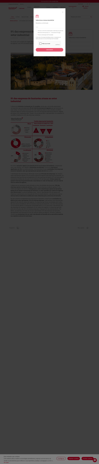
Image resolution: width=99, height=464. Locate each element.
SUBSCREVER (49, 49)
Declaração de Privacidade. (52, 38)
